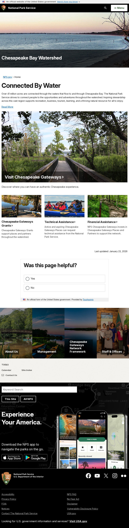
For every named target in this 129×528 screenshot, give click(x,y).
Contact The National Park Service (19, 513)
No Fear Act (73, 499)
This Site (10, 399)
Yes (33, 278)
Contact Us (11, 375)
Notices (5, 508)
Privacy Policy (9, 499)
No (32, 287)
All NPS (28, 399)
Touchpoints (88, 299)
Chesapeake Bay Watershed (32, 58)
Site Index (27, 370)
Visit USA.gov (78, 521)
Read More (7, 106)
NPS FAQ (71, 494)
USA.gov (71, 513)
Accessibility (8, 494)
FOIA (4, 503)
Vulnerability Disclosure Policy (82, 508)
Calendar (6, 370)
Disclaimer (72, 503)
